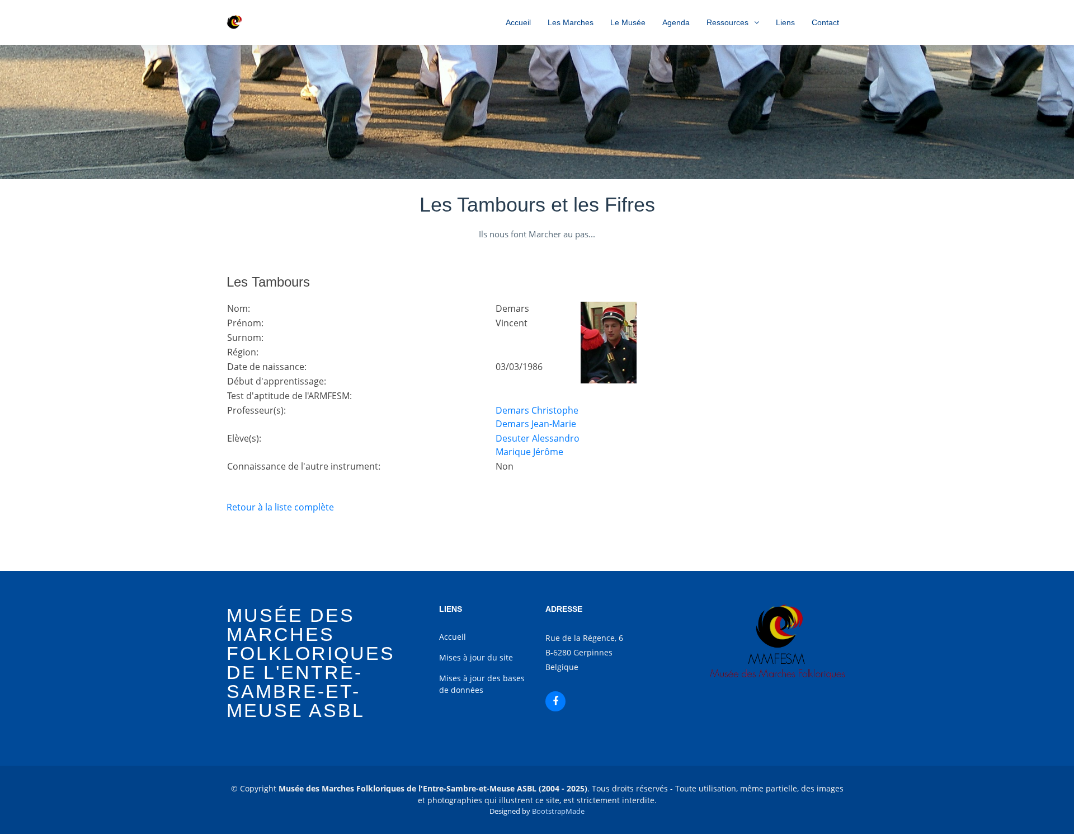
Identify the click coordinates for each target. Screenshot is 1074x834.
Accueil (518, 22)
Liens (785, 22)
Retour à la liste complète (280, 507)
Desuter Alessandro (538, 438)
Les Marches (570, 22)
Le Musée (628, 22)
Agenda (676, 22)
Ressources (727, 22)
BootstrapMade (558, 811)
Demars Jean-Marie (536, 424)
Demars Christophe (537, 410)
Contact (825, 22)
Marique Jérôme (529, 452)
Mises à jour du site (476, 657)
